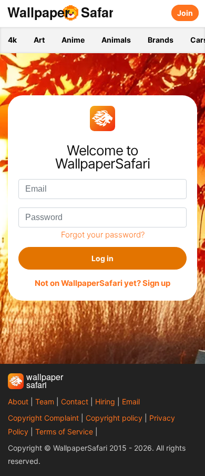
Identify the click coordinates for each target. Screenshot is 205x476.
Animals (116, 39)
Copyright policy (114, 417)
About (18, 401)
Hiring (105, 401)
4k (12, 39)
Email (131, 401)
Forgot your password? (103, 235)
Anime (73, 39)
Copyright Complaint (43, 417)
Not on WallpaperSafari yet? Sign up (102, 283)
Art (39, 39)
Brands (160, 39)
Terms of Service (64, 431)
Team (44, 401)
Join (185, 12)
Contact (74, 401)
